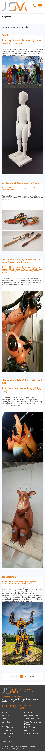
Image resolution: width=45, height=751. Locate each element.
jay (6, 40)
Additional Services (31, 733)
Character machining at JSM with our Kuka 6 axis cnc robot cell (21, 261)
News (4, 719)
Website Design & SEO (8, 749)
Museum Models (8, 733)
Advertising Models (31, 719)
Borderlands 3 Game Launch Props (20, 183)
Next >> (31, 677)
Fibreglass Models (31, 730)
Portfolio (5, 712)
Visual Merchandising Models (32, 723)
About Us (5, 716)
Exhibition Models (15, 42)
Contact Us (6, 722)
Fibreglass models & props (32, 42)
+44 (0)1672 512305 (19, 708)
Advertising (16, 40)
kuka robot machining (24, 271)
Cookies (4, 742)
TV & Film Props (8, 737)
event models (32, 188)
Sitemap (11, 742)
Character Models (8, 730)
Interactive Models (8, 271)
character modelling (28, 40)
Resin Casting (19, 44)
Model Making (7, 44)
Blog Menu (6, 16)
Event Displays (7, 727)
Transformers (9, 576)
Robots (5, 35)
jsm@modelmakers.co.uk (20, 706)
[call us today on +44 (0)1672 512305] (34, 6)
